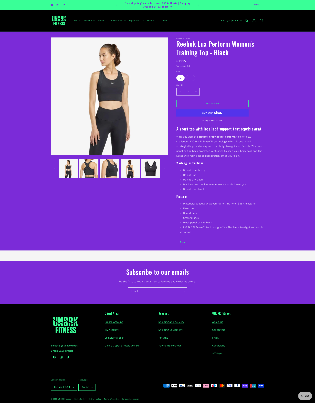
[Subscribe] (183, 291)
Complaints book (114, 338)
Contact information (130, 399)
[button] (77, 20)
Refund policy (80, 399)
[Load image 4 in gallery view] (130, 168)
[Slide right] (164, 168)
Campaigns (218, 346)
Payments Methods (170, 346)
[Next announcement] (199, 5)
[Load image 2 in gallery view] (88, 168)
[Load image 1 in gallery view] (68, 168)
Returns (163, 338)
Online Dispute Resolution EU (122, 346)
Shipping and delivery (171, 322)
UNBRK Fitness (64, 399)
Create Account (114, 322)
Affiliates (217, 354)
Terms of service (111, 399)
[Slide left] (54, 168)
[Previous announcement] (116, 5)
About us (217, 322)
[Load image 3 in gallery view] (109, 168)
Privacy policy (95, 399)
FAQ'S (215, 338)
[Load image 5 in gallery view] (150, 168)
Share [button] (183, 242)
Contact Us (218, 330)
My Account (112, 330)
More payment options (212, 120)
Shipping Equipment (170, 330)
